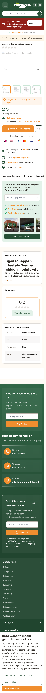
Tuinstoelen (8, 576)
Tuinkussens (8, 602)
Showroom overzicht (22, 236)
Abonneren (24, 532)
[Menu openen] (5, 5)
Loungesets (8, 571)
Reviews (28, 176)
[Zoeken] (39, 13)
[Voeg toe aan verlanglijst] (38, 128)
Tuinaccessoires (10, 607)
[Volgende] (38, 67)
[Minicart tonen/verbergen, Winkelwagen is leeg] (40, 5)
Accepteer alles (12, 688)
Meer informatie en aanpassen (18, 675)
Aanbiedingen (9, 616)
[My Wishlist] (35, 5)
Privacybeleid (26, 541)
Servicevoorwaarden (14, 543)
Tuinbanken (13, 38)
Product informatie (11, 176)
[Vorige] (6, 67)
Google (30, 543)
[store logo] (22, 5)
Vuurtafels (7, 594)
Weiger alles (10, 682)
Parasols (6, 598)
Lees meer (33, 23)
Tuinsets (6, 567)
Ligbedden (7, 589)
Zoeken (24, 424)
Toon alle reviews (22, 313)
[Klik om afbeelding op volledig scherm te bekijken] (22, 65)
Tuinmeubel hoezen (11, 611)
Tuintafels (7, 580)
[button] (9, 47)
